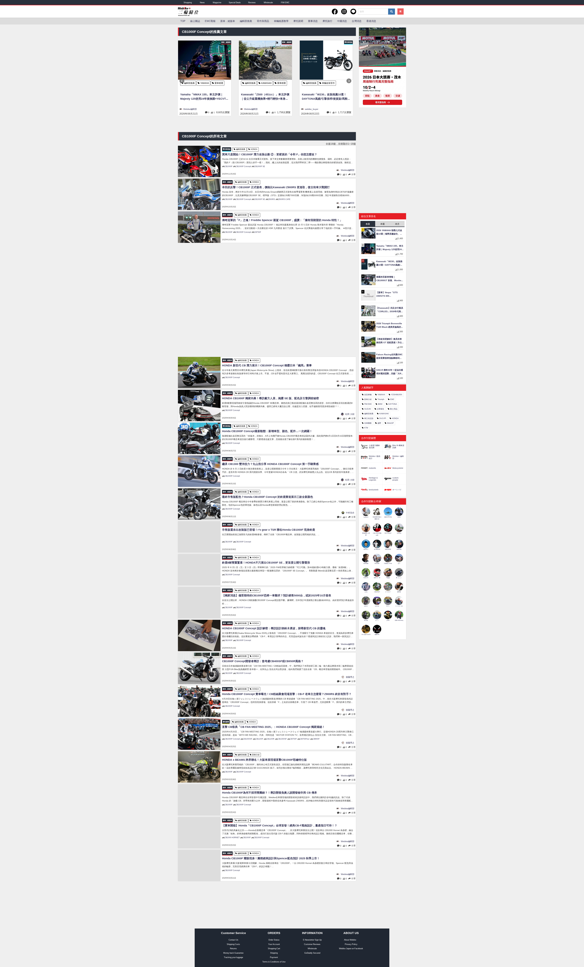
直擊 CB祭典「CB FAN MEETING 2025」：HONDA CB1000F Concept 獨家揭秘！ (273, 727)
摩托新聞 (298, 21)
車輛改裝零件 (206, 83)
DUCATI (382, 418)
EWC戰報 (210, 21)
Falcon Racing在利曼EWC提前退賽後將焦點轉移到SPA (389, 356)
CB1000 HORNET (232, 837)
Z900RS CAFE (284, 199)
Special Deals (235, 2)
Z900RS (271, 199)
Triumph (265, 83)
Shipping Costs (233, 944)
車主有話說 (368, 418)
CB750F (257, 232)
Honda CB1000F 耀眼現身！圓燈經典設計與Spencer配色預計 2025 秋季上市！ (271, 858)
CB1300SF (282, 739)
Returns (233, 949)
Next (348, 81)
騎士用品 (393, 409)
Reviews (252, 2)
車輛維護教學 (281, 21)
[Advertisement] (267, 300)
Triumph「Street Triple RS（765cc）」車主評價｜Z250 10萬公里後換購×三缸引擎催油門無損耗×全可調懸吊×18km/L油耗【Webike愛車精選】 (265, 97)
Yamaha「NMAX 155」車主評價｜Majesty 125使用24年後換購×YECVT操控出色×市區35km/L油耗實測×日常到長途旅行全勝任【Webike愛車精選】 (389, 248)
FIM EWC (285, 2)
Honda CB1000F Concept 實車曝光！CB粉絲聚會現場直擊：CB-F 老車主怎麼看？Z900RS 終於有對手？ (286, 694)
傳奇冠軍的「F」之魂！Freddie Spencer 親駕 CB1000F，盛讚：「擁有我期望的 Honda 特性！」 (282, 220)
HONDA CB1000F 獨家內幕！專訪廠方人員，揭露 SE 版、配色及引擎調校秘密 (270, 398)
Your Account (274, 944)
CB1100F (259, 739)
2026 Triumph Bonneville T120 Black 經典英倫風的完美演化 (389, 325)
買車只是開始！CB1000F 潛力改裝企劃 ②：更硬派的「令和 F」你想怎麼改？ (269, 154)
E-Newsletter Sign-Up (312, 940)
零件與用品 (263, 21)
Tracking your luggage (233, 957)
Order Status (274, 940)
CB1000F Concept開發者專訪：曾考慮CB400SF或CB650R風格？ (263, 661)
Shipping (274, 953)
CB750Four (304, 739)
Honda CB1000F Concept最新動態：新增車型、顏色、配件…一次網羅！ (267, 431)
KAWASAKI (384, 414)
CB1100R (270, 739)
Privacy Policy (351, 944)
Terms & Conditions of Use (273, 962)
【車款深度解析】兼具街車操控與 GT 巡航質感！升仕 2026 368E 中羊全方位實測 (389, 341)
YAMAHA (381, 395)
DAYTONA (392, 404)
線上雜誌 (195, 21)
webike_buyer (190, 109)
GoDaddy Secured (312, 953)
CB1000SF (247, 739)
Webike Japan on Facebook (351, 949)
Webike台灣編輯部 (314, 115)
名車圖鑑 (368, 423)
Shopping (188, 2)
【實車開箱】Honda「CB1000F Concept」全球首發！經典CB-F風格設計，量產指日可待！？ (279, 825)
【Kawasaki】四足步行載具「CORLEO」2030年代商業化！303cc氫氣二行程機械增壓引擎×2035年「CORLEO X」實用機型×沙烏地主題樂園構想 (390, 310)
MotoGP (390, 423)
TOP (182, 21)
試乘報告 (380, 409)
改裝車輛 (368, 395)
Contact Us (233, 940)
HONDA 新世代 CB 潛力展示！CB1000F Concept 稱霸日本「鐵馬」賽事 (267, 365)
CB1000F (228, 166)
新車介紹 (255, 755)
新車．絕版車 (227, 21)
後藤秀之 (350, 677)
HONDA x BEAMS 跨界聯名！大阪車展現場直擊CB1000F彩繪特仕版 (264, 759)
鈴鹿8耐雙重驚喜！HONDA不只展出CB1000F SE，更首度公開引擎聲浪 (266, 562)
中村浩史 (350, 513)
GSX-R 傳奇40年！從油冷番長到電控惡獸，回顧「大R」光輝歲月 (389, 372)
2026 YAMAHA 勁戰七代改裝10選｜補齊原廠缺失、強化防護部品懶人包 (389, 232)
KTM (366, 428)
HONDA (326, 83)
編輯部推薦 (246, 21)
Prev (181, 81)
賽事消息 (313, 21)
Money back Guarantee (233, 953)
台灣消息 (357, 21)
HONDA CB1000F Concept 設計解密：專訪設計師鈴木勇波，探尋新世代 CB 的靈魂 (273, 628)
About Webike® (351, 940)
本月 (397, 224)
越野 (379, 423)
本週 (382, 224)
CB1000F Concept (243, 166)
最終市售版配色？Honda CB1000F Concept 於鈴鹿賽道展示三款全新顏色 (267, 497)
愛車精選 (279, 83)
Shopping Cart (274, 949)
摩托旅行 (327, 21)
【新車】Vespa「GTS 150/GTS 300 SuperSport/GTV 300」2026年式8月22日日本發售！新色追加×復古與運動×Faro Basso (388, 294)
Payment (274, 957)
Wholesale (268, 2)
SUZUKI (367, 409)
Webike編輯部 (251, 109)
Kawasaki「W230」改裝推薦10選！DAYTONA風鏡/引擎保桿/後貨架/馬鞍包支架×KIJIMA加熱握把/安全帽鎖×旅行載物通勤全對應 (204, 97)
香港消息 (371, 21)
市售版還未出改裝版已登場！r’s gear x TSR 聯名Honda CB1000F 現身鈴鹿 (268, 529)
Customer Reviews (312, 944)
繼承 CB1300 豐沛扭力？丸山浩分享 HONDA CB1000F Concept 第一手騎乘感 (270, 464)
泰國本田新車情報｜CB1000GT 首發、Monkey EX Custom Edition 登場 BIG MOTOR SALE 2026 (325, 103)
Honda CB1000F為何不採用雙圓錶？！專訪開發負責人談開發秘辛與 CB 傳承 (269, 792)
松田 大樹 (349, 414)
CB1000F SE (259, 166)
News (202, 2)
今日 (368, 224)
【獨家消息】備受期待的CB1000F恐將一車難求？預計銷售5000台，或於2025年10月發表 (276, 595)
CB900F (316, 739)
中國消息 (342, 21)
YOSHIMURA (396, 395)
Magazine (217, 2)
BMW (380, 404)
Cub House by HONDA (317, 89)
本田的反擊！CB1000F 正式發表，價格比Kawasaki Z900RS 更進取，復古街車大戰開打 (276, 187)
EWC (392, 399)
